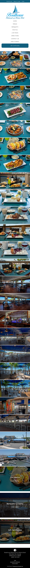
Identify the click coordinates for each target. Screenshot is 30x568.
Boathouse (9, 1)
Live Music (15, 33)
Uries (23, 1)
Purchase (15, 533)
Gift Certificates (15, 45)
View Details (15, 507)
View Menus (15, 480)
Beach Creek (17, 1)
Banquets (15, 27)
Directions (15, 35)
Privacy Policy (15, 563)
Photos (15, 30)
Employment (15, 41)
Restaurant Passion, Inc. (18, 566)
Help (15, 560)
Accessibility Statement (15, 562)
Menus (15, 24)
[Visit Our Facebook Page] (15, 551)
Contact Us (15, 38)
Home (15, 21)
